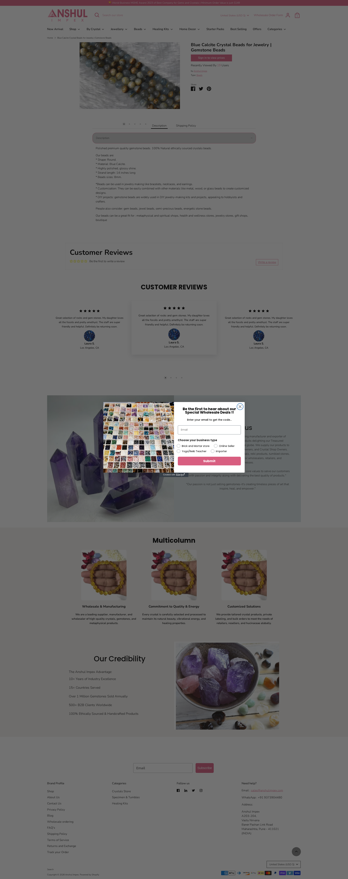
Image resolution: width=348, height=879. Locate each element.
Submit (209, 461)
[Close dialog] (240, 406)
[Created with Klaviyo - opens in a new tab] (174, 475)
